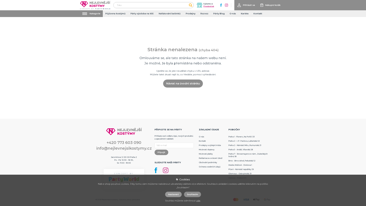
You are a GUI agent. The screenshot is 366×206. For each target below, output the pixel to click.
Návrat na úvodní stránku (183, 83)
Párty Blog (219, 13)
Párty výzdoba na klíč (142, 13)
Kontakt (257, 13)
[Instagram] (226, 5)
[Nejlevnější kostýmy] (95, 5)
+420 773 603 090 (124, 142)
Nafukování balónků (170, 13)
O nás (233, 13)
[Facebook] (221, 5)
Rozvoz (204, 13)
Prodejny (190, 13)
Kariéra (244, 13)
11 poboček (208, 6)
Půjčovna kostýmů (115, 13)
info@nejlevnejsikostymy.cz (124, 148)
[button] (246, 5)
